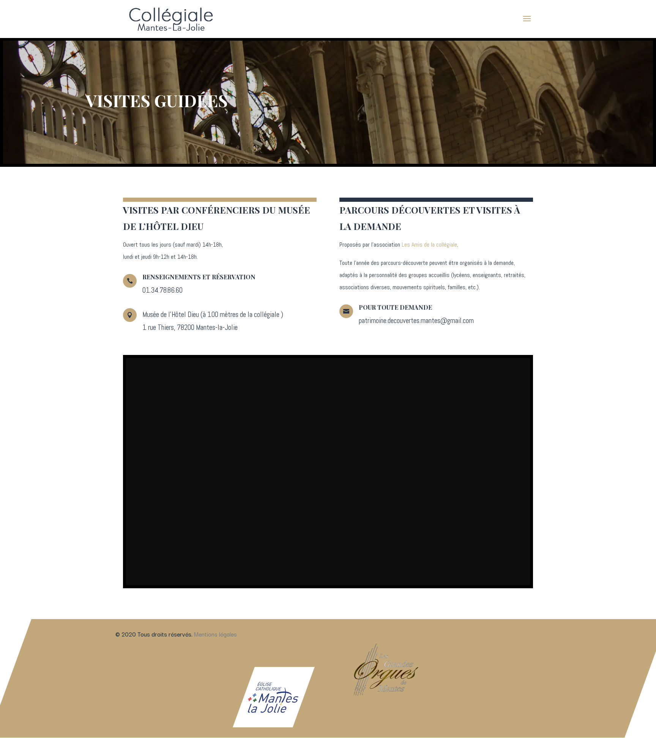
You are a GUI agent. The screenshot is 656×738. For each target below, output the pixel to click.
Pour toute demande (395, 307)
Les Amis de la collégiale (429, 245)
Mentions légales (215, 633)
